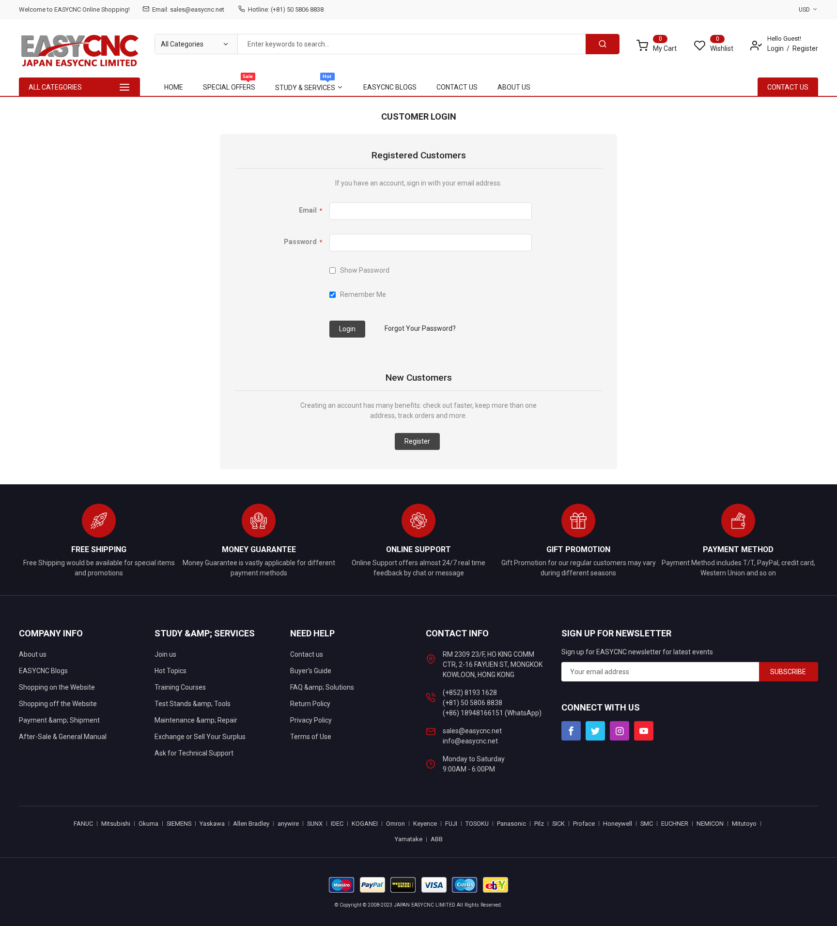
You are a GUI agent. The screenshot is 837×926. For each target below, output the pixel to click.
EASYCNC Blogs (43, 671)
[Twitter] (595, 731)
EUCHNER (674, 823)
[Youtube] (643, 731)
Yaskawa (212, 823)
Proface (584, 823)
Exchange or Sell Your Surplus (200, 737)
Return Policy (310, 704)
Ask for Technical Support (194, 753)
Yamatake (408, 839)
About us (32, 654)
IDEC (337, 823)
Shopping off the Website (58, 704)
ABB (437, 839)
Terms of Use (310, 737)
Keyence (425, 823)
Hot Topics (170, 671)
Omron (395, 823)
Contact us (306, 654)
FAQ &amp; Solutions (322, 687)
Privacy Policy (311, 720)
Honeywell (617, 823)
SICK (558, 823)
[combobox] (411, 44)
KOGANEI (365, 823)
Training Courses (180, 687)
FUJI (451, 823)
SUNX (315, 823)
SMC (646, 823)
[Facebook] (571, 731)
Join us (165, 654)
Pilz (539, 823)
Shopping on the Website (57, 687)
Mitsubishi (115, 823)
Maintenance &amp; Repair (196, 720)
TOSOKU (477, 823)
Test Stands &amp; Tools (193, 704)
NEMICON (710, 823)
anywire (288, 823)
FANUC (83, 823)
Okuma (148, 823)
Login (775, 48)
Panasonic (511, 823)
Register (805, 48)
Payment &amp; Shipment (59, 720)
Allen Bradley (251, 823)
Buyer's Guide (310, 671)
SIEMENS (179, 823)
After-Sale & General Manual (63, 737)
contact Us (787, 87)
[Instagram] (619, 731)
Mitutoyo (744, 823)
